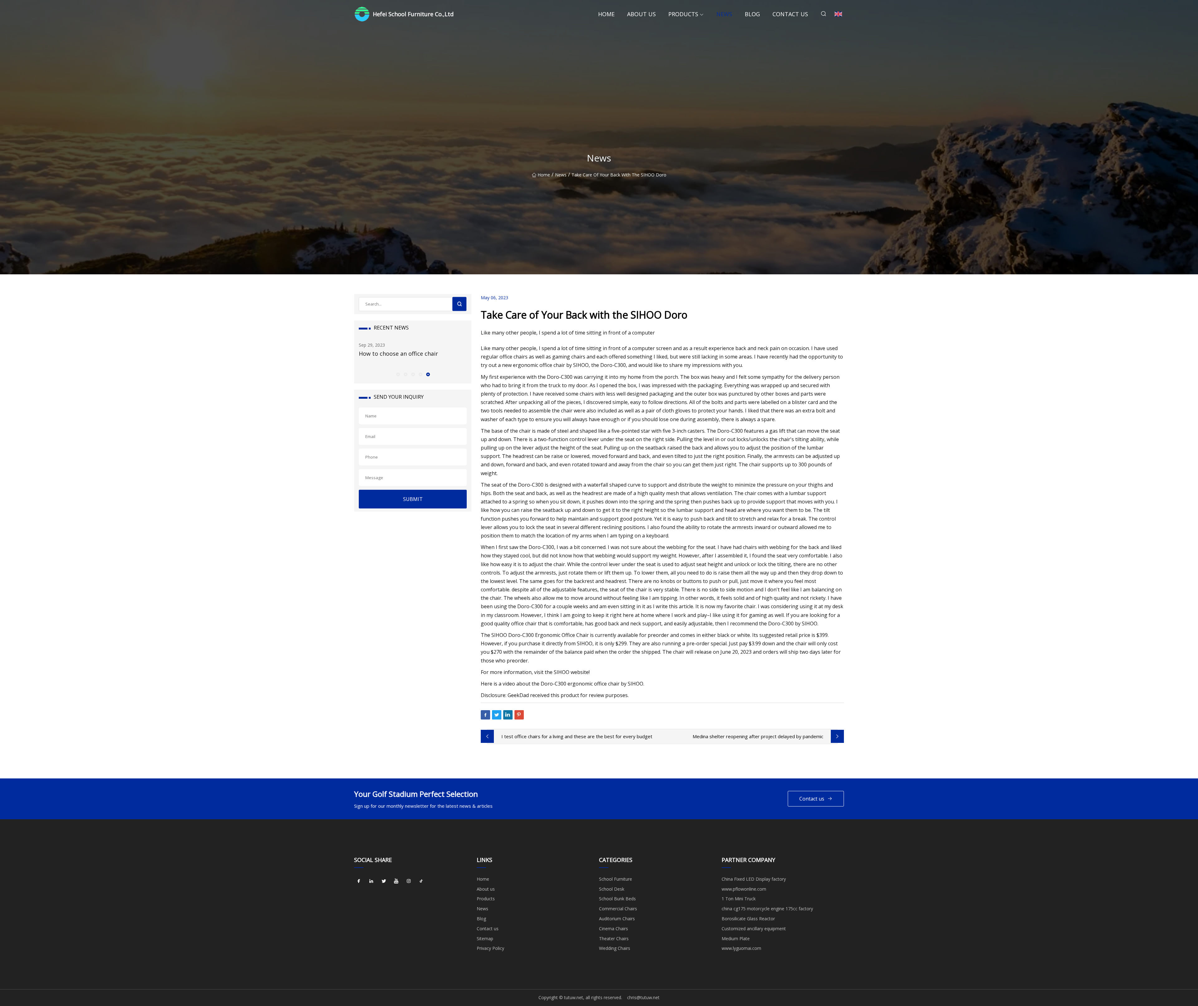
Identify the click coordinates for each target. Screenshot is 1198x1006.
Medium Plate (736, 938)
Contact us (790, 14)
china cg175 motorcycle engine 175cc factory (767, 909)
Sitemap (485, 938)
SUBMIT (413, 499)
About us (641, 14)
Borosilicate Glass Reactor (748, 919)
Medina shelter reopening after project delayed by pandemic (758, 736)
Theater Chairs (614, 938)
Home (606, 14)
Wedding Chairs (614, 948)
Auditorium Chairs (617, 919)
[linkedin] (371, 881)
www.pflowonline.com (744, 889)
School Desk (611, 889)
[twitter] (383, 881)
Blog (752, 14)
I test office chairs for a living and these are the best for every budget (576, 736)
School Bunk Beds (617, 899)
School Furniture (615, 879)
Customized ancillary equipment (754, 928)
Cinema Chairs (613, 928)
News (724, 14)
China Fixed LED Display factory (754, 879)
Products (683, 14)
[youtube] (396, 881)
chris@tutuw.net (643, 997)
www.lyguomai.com (741, 948)
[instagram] (408, 881)
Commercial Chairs (618, 909)
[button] (397, 374)
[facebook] (358, 881)
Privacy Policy (490, 948)
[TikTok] (421, 881)
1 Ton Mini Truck (739, 899)
